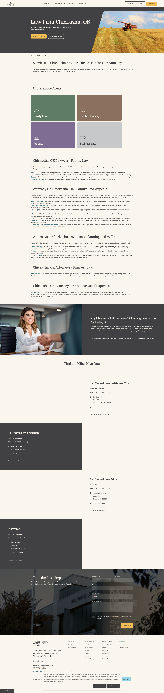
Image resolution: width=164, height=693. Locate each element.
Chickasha (48, 56)
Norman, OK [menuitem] (105, 647)
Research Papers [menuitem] (123, 645)
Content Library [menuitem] (123, 647)
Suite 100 (96, 496)
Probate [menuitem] (87, 650)
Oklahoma (40, 56)
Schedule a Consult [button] (38, 36)
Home (32, 56)
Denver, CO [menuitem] (105, 656)
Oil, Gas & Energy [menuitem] (89, 659)
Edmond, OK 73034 (100, 499)
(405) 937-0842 (17, 553)
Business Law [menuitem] (88, 656)
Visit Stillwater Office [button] (15, 560)
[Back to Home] (11, 4)
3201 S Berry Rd (16, 446)
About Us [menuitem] (70, 645)
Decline (113, 686)
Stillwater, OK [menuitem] (105, 653)
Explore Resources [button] (56, 36)
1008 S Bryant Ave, (100, 493)
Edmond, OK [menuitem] (105, 650)
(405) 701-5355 (98, 407)
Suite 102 (14, 546)
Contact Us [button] (151, 3)
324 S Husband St (17, 543)
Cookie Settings (7, 691)
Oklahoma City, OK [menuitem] (107, 645)
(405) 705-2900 (99, 503)
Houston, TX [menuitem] (105, 659)
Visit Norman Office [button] (14, 461)
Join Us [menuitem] (69, 650)
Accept (99, 686)
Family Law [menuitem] (87, 645)
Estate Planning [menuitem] (89, 647)
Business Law (35, 274)
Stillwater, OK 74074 (18, 548)
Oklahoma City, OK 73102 (102, 403)
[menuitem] (51, 3)
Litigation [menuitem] (87, 653)
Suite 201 (96, 400)
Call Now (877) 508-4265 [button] (135, 3)
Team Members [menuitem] (71, 647)
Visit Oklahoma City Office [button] (98, 414)
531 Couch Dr (97, 397)
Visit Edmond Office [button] (96, 510)
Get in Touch (127, 625)
